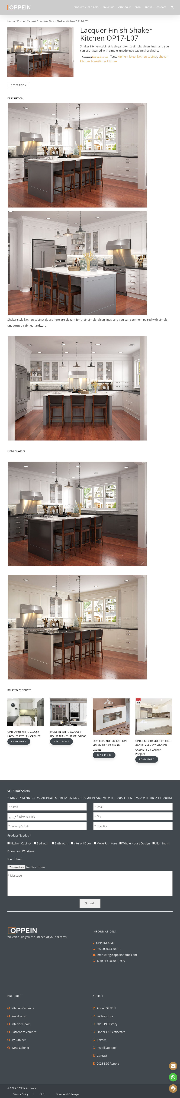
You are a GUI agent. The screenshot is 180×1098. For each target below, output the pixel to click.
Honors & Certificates (111, 1032)
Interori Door (82, 843)
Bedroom (43, 843)
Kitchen (123, 57)
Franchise (108, 7)
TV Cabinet (19, 1040)
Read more (18, 741)
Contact (161, 7)
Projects (93, 7)
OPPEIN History (107, 1024)
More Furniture (107, 843)
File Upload (14, 859)
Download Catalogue (68, 1094)
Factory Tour (105, 1016)
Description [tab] (18, 85)
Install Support (106, 1048)
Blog (138, 7)
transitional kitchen (104, 61)
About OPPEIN (106, 1008)
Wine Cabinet (20, 1048)
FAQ (42, 1094)
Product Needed (19, 835)
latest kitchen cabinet (143, 57)
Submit (90, 903)
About (148, 7)
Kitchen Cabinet (26, 21)
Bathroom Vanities (24, 1032)
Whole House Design (136, 843)
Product (78, 7)
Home (11, 21)
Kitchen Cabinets (23, 1008)
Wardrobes (19, 1016)
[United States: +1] (12, 816)
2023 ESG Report (108, 1063)
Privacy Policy (20, 1094)
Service (101, 1040)
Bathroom (61, 843)
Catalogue (124, 7)
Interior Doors (21, 1024)
